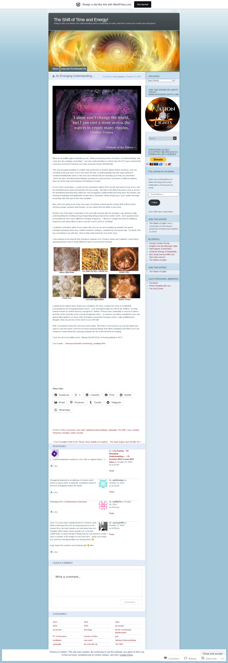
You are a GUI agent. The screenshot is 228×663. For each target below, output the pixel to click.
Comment (129, 602)
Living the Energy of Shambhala (163, 251)
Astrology (88, 630)
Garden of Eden (91, 636)
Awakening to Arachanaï (76, 502)
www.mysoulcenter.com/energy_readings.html (85, 343)
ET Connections (60, 636)
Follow (154, 202)
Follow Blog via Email (161, 171)
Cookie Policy (126, 655)
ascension (71, 430)
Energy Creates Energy (159, 243)
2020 (86, 626)
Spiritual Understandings (96, 430)
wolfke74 (117, 502)
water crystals (77, 433)
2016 (117, 622)
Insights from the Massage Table (163, 246)
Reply (111, 471)
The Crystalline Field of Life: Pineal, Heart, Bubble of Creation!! (81, 442)
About (56, 69)
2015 (86, 622)
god (116, 636)
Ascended (119, 626)
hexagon (66, 433)
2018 (55, 626)
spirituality (112, 430)
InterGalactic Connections (160, 249)
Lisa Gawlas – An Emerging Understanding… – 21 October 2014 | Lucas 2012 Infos (121, 456)
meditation (57, 640)
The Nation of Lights (158, 223)
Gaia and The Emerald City (73, 69)
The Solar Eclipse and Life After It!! (124, 442)
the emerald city (91, 644)
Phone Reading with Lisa (159, 286)
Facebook (153, 283)
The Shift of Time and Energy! (81, 19)
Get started (142, 4)
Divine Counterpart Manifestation (123, 631)
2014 (63, 430)
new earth (81, 430)
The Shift (121, 430)
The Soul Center (156, 289)
